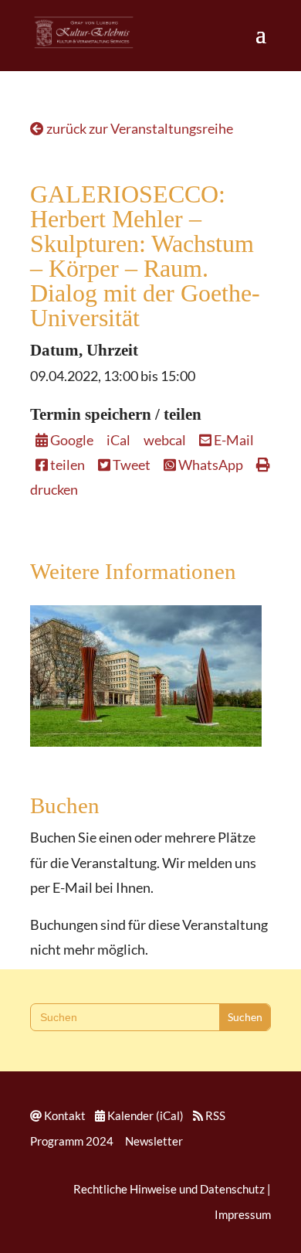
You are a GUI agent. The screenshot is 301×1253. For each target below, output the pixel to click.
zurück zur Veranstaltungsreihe (138, 128)
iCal (118, 439)
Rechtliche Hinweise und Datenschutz (169, 1189)
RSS (215, 1115)
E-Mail (232, 439)
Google (70, 439)
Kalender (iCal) (145, 1115)
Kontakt (65, 1115)
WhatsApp (209, 464)
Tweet (130, 464)
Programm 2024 (71, 1141)
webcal (165, 439)
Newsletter (154, 1141)
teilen (66, 464)
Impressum (243, 1214)
